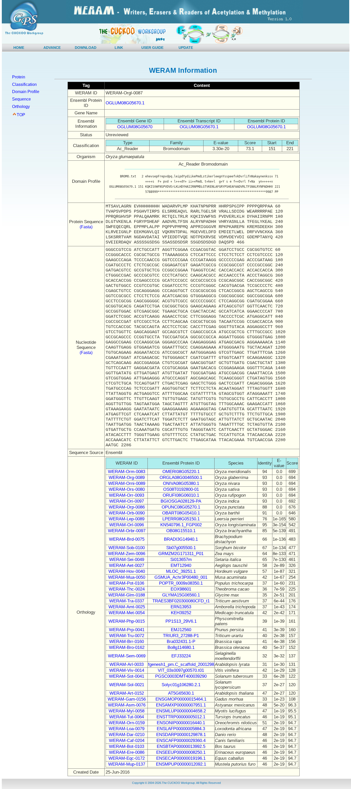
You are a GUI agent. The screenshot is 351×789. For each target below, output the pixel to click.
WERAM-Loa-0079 (126, 728)
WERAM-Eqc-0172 (126, 758)
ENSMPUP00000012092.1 (181, 764)
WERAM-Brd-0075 (126, 539)
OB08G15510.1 (181, 530)
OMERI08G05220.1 (181, 471)
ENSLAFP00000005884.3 (181, 728)
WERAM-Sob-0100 (126, 547)
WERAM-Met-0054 (127, 612)
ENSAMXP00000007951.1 (181, 705)
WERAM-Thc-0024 (127, 589)
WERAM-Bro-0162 (126, 647)
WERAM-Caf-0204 (126, 740)
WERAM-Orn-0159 (127, 722)
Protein (18, 77)
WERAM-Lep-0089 (126, 518)
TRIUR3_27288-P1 (181, 635)
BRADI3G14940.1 (181, 539)
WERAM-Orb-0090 (127, 513)
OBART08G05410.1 (181, 513)
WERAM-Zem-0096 (126, 553)
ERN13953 (181, 606)
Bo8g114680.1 (181, 647)
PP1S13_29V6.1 (181, 621)
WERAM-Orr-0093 (126, 495)
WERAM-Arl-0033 (126, 664)
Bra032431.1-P (181, 641)
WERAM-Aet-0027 (126, 565)
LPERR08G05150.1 (181, 518)
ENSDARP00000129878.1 (181, 734)
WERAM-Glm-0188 (126, 595)
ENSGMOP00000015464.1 (180, 699)
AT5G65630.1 (181, 693)
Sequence (21, 99)
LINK (119, 48)
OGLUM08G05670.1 (125, 103)
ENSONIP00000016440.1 (181, 722)
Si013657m (181, 559)
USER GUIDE (152, 48)
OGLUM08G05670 (134, 126)
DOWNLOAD (85, 48)
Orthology (21, 106)
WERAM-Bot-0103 (126, 746)
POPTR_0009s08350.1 (181, 583)
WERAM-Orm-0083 (126, 471)
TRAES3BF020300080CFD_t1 (181, 600)
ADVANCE (52, 48)
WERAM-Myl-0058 (126, 711)
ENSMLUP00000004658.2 (181, 711)
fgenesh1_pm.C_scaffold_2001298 (181, 664)
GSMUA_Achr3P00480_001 (180, 577)
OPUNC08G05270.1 (181, 507)
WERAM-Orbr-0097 (126, 530)
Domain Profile (25, 91)
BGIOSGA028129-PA (181, 501)
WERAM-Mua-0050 (126, 577)
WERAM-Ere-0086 (126, 752)
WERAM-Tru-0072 (126, 635)
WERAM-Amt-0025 (126, 606)
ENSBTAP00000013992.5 (181, 746)
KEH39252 (181, 612)
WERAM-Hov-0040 (126, 571)
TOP (21, 115)
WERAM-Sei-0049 (126, 559)
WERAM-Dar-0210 (126, 734)
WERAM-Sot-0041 (126, 676)
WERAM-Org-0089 (127, 477)
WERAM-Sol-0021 (126, 684)
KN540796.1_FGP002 (181, 524)
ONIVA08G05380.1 (181, 483)
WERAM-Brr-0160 (126, 641)
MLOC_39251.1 (181, 571)
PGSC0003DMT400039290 (181, 676)
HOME (18, 48)
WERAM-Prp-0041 (126, 629)
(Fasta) (86, 227)
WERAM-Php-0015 (126, 621)
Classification (24, 84)
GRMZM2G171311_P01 (181, 553)
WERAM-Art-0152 (126, 693)
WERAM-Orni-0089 (126, 483)
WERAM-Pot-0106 (126, 583)
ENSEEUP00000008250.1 (181, 752)
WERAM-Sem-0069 (126, 656)
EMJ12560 (181, 629)
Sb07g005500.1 (181, 547)
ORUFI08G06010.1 (181, 495)
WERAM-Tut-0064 (126, 716)
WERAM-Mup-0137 (126, 764)
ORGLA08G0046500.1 (181, 477)
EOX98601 (181, 589)
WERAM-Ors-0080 (127, 489)
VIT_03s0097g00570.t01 (181, 670)
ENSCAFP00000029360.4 (181, 740)
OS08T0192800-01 (181, 489)
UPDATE (186, 48)
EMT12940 (181, 565)
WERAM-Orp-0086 (127, 507)
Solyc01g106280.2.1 (181, 684)
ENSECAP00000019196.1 (181, 758)
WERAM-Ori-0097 (126, 501)
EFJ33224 (181, 656)
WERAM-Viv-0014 (126, 670)
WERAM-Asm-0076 (126, 705)
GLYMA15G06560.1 (181, 595)
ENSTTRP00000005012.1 (180, 716)
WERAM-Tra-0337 (126, 600)
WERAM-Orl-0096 (126, 524)
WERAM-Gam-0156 (127, 699)
